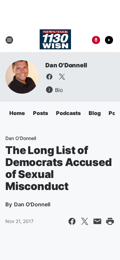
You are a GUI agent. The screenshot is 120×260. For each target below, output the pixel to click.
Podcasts (68, 113)
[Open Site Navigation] (9, 40)
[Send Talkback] (96, 40)
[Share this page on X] (84, 221)
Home (17, 113)
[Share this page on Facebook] (72, 221)
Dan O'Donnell (66, 65)
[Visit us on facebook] (49, 77)
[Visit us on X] (62, 77)
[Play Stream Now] (109, 40)
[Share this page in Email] (97, 221)
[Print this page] (110, 221)
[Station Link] (55, 40)
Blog (95, 113)
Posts (40, 113)
